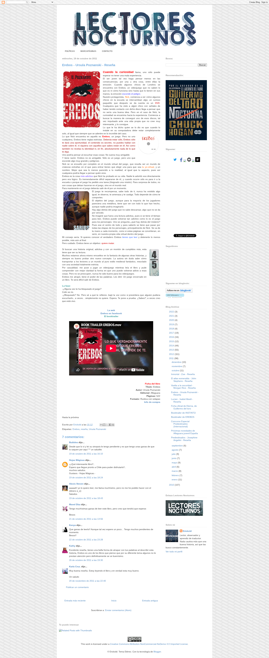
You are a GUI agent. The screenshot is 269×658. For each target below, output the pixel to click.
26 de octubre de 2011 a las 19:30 (86, 560)
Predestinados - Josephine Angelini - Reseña (184, 438)
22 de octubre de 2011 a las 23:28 (86, 539)
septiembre (177, 445)
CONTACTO (107, 51)
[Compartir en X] (107, 424)
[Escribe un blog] (104, 424)
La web (111, 310)
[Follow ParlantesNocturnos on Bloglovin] (179, 292)
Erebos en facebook (111, 313)
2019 (172, 324)
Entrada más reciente (75, 600)
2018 (172, 328)
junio (174, 458)
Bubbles (73, 442)
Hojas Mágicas (77, 460)
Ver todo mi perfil (174, 551)
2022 (172, 311)
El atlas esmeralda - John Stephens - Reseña (183, 379)
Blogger (157, 651)
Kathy (72, 546)
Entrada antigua (150, 600)
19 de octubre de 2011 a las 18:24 (86, 477)
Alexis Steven (76, 483)
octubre (176, 370)
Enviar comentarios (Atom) (118, 610)
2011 (171, 358)
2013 (172, 350)
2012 (172, 354)
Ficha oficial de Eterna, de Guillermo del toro (184, 407)
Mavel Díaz (74, 504)
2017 (172, 333)
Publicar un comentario (77, 587)
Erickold (187, 531)
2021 (172, 316)
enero (175, 479)
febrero (175, 475)
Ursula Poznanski (97, 429)
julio (174, 454)
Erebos (76, 429)
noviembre (177, 366)
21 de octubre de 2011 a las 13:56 (86, 519)
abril (174, 467)
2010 (172, 485)
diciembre (177, 362)
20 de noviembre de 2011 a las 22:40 (87, 581)
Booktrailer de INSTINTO (183, 413)
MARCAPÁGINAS (88, 51)
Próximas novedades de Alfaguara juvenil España (184, 432)
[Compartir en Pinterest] (113, 424)
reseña (84, 429)
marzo (175, 471)
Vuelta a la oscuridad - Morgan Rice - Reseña (183, 386)
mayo (175, 462)
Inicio (113, 600)
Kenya (72, 525)
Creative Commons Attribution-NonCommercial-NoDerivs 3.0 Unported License (149, 644)
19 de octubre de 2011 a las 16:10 (86, 453)
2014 (172, 345)
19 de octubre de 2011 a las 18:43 (86, 498)
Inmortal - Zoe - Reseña (183, 374)
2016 (172, 337)
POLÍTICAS (70, 51)
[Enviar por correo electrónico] (101, 424)
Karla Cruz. (75, 566)
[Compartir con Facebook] (110, 424)
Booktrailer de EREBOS (182, 417)
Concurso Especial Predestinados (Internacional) (180, 424)
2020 (172, 320)
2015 (172, 341)
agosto (175, 450)
